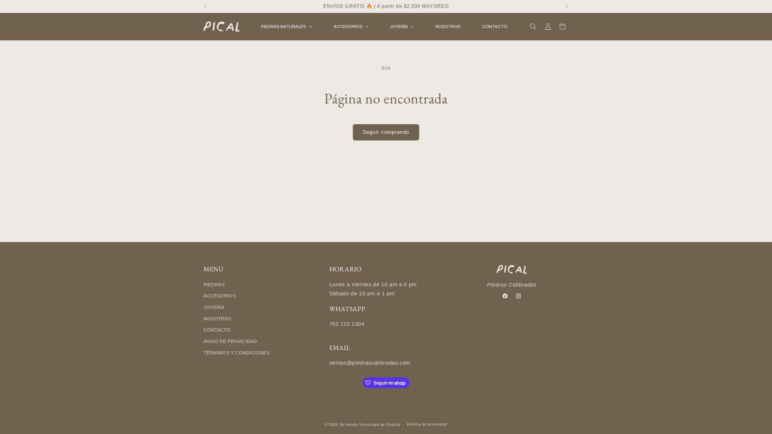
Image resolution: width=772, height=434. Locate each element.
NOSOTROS (217, 318)
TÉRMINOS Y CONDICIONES (237, 352)
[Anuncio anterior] (205, 6)
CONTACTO (217, 329)
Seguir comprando (386, 132)
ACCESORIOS (220, 295)
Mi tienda (348, 425)
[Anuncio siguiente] (567, 6)
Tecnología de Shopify (379, 425)
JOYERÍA (214, 307)
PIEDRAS (214, 284)
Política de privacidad (427, 424)
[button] (533, 26)
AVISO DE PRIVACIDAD (230, 341)
